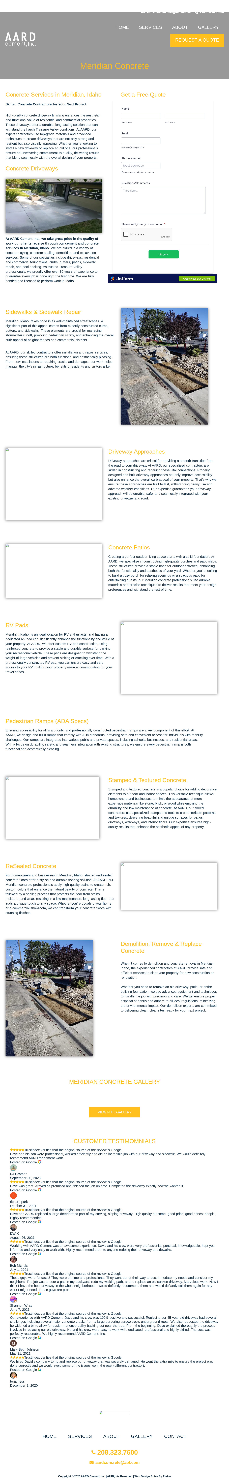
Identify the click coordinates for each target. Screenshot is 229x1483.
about (180, 27)
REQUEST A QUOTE (197, 40)
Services (150, 27)
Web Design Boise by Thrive (152, 1476)
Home (122, 27)
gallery (208, 27)
